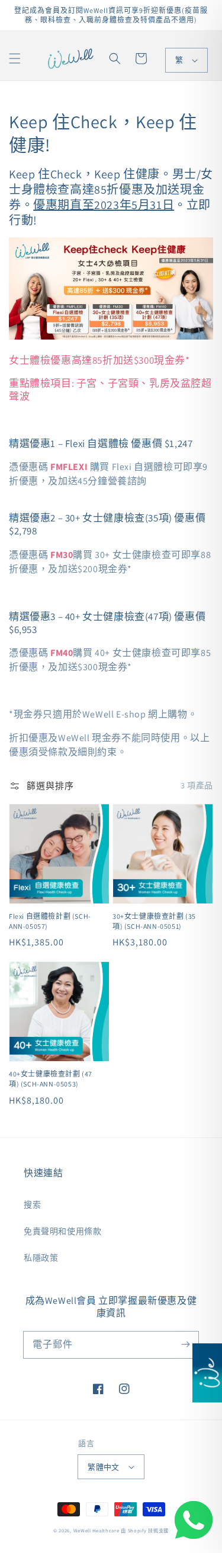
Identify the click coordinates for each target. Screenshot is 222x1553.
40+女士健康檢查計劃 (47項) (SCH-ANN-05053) (50, 1078)
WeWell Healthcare (96, 1530)
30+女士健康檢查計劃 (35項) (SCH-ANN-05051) (154, 921)
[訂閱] (185, 1345)
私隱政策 (41, 1257)
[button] (15, 58)
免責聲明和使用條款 (62, 1231)
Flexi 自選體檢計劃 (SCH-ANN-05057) (50, 921)
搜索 (32, 1204)
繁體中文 (104, 1467)
